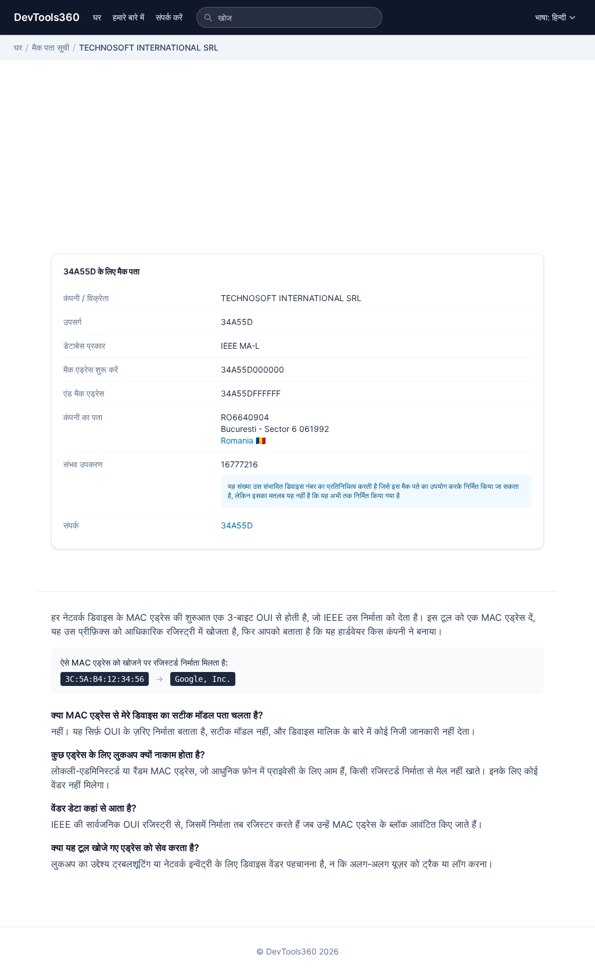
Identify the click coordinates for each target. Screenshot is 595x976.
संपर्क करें (169, 17)
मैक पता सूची (50, 47)
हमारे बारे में (128, 17)
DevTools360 (46, 17)
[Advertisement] (297, 166)
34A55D (237, 525)
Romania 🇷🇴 (243, 440)
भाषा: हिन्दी (550, 17)
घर (97, 17)
